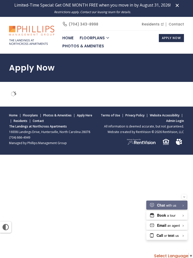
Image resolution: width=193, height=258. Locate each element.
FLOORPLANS (92, 38)
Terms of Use (110, 115)
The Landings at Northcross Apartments (38, 126)
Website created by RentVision (129, 132)
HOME (68, 38)
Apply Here (84, 115)
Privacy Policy (134, 115)
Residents (151, 24)
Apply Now (171, 38)
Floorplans (30, 115)
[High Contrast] (5, 227)
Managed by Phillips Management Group (38, 143)
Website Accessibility (164, 115)
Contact (176, 24)
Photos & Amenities (83, 46)
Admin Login (175, 121)
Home (13, 115)
